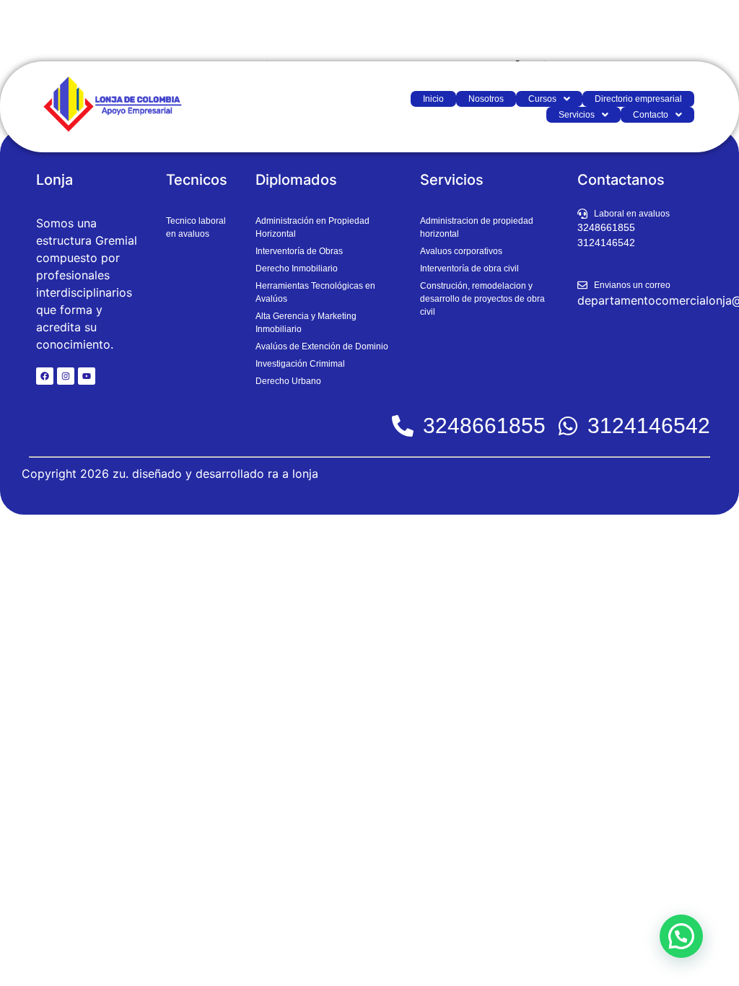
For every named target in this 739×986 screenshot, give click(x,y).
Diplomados (296, 179)
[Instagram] (65, 376)
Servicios (577, 115)
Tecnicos (196, 179)
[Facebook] (44, 376)
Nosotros (486, 99)
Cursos (542, 99)
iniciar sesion (686, 30)
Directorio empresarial (638, 99)
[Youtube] (86, 376)
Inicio (433, 99)
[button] (549, 99)
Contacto (650, 115)
